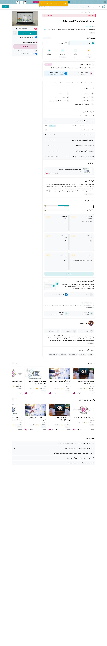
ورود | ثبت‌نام (5, 6)
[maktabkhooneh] (103, 6)
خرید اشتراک (49, 64)
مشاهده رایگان (52, 125)
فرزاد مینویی (83, 323)
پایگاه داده (81, 12)
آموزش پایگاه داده (63, 354)
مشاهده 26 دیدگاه (69, 273)
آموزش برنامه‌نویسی (53, 354)
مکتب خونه (93, 12)
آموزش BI (90, 354)
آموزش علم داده (83, 354)
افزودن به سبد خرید (27, 33)
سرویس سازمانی (33, 6)
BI (77, 12)
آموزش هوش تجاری (73, 354)
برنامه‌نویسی (87, 12)
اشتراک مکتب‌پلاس (41, 6)
